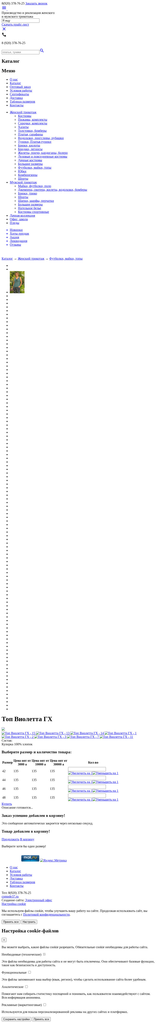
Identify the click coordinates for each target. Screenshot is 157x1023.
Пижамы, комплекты (32, 119)
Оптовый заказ (20, 87)
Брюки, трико (27, 193)
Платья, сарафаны (30, 134)
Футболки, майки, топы (34, 167)
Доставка (16, 98)
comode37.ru (10, 896)
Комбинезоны (27, 175)
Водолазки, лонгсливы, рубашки (41, 138)
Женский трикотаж (23, 112)
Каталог (15, 83)
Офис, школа (19, 219)
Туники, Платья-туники (34, 141)
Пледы (14, 223)
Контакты (17, 105)
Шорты (23, 178)
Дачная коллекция (22, 215)
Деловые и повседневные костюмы (42, 156)
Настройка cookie (14, 904)
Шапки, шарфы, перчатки (36, 200)
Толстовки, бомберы (32, 130)
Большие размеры (30, 164)
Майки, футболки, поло (34, 186)
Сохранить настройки (16, 1019)
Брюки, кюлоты (29, 145)
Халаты (23, 127)
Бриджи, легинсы (30, 149)
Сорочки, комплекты (32, 123)
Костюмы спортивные (33, 212)
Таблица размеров (22, 101)
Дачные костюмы (30, 160)
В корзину (27, 839)
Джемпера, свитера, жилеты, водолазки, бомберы (52, 189)
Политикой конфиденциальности (46, 914)
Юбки (22, 171)
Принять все (11, 921)
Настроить (29, 921)
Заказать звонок (36, 3)
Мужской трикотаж (23, 182)
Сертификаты (19, 94)
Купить (7, 804)
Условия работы (21, 90)
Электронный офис (38, 900)
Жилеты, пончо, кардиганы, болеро (43, 153)
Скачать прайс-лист (15, 24)
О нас (14, 79)
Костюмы (24, 116)
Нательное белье (29, 208)
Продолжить (10, 839)
